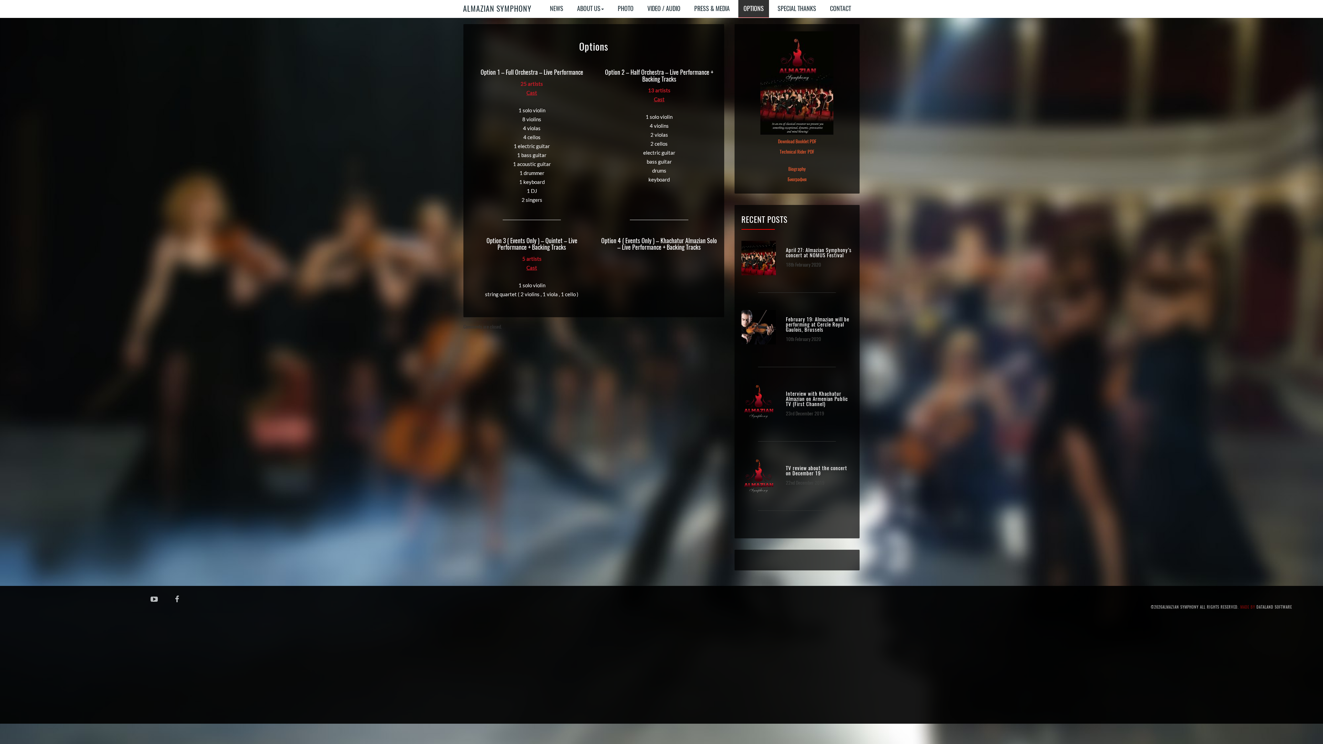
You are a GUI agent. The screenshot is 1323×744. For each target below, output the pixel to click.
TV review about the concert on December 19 (816, 471)
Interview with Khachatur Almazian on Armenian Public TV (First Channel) (817, 399)
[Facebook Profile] (177, 599)
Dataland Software (1274, 607)
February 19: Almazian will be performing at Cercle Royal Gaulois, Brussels (817, 324)
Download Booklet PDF (797, 141)
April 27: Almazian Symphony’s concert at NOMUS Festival (819, 253)
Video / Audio (663, 8)
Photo (626, 8)
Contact (840, 8)
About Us (589, 8)
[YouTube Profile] (154, 599)
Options (753, 8)
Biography (797, 169)
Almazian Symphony (497, 8)
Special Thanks (797, 8)
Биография (797, 179)
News (556, 8)
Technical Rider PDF (797, 151)
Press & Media (712, 8)
